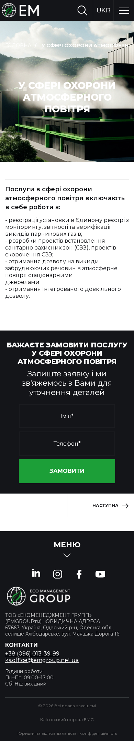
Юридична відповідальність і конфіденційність (67, 733)
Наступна (105, 505)
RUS (103, 31)
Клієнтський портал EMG (67, 719)
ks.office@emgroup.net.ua (42, 660)
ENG (103, 51)
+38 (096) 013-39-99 (32, 653)
